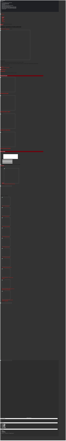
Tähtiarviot (3, 16)
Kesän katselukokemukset (6, 236)
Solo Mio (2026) (4, 8)
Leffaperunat (7, 67)
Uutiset (3, 426)
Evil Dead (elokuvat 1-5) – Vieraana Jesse (7, 2)
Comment (1, 158)
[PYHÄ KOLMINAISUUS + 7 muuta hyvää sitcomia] (6, 276)
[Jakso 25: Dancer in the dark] (7, 146)
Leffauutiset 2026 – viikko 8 (5, 111)
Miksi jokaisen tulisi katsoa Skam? (7, 267)
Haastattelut (3, 19)
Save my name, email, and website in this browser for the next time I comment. (10, 164)
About (2, 430)
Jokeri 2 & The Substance (5, 216)
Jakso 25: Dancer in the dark (5, 148)
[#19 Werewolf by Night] (7, 91)
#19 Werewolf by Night (4, 93)
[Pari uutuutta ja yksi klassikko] (6, 256)
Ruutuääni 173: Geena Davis (5, 130)
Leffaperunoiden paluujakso (6, 226)
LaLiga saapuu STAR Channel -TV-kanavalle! (7, 5)
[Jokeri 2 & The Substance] (6, 205)
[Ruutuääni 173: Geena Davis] (7, 128)
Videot (2, 424)
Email (1, 161)
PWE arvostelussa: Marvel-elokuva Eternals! (8, 183)
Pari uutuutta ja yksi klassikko (6, 257)
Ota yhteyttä (3, 21)
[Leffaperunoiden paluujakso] (6, 225)
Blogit (2, 18)
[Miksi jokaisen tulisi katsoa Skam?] (6, 266)
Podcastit (3, 17)
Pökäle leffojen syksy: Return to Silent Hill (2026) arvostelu (9, 6)
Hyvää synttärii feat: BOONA (5, 3)
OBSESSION (3, 4)
